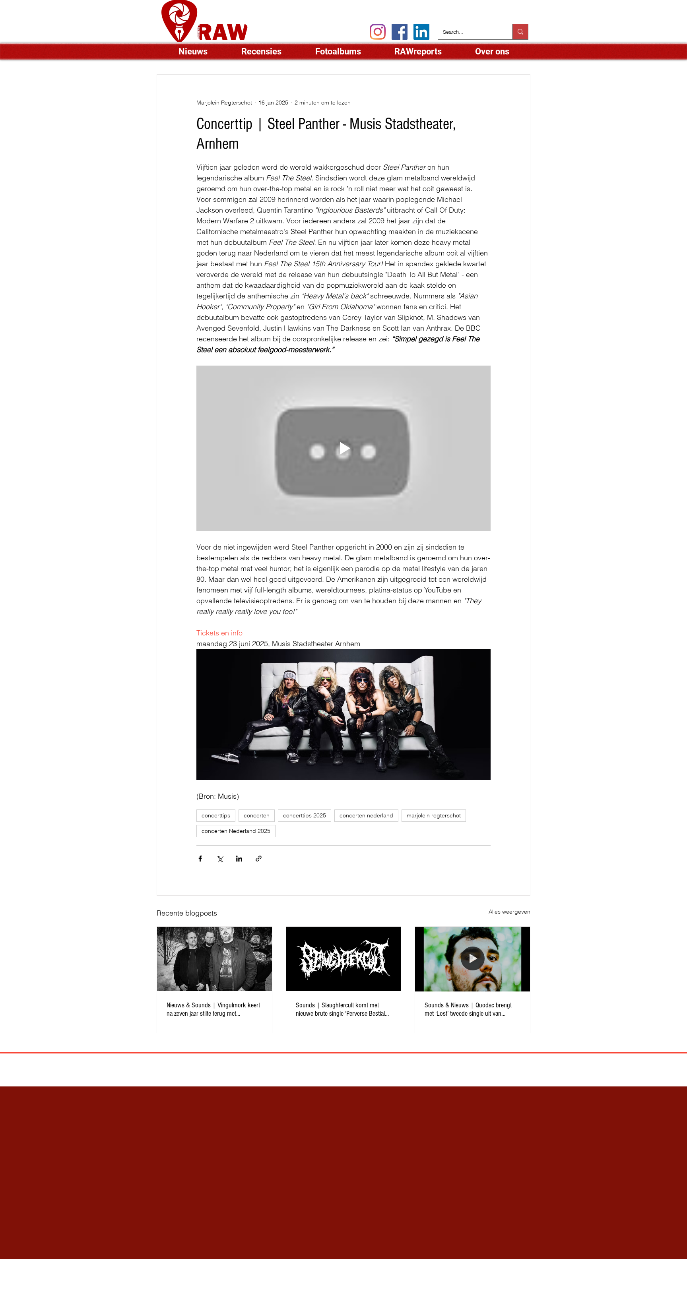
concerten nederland (366, 815)
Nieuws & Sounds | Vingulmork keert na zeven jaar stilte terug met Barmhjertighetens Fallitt (213, 1009)
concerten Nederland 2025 (236, 831)
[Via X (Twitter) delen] (219, 858)
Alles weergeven (509, 911)
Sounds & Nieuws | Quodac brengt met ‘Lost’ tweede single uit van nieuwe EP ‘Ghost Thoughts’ (468, 1009)
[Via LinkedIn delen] (239, 858)
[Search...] (520, 31)
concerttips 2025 (304, 815)
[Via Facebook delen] (200, 858)
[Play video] (343, 448)
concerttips (216, 815)
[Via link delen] (258, 858)
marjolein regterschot (434, 815)
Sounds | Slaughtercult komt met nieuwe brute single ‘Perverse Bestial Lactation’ (340, 1009)
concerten (257, 815)
